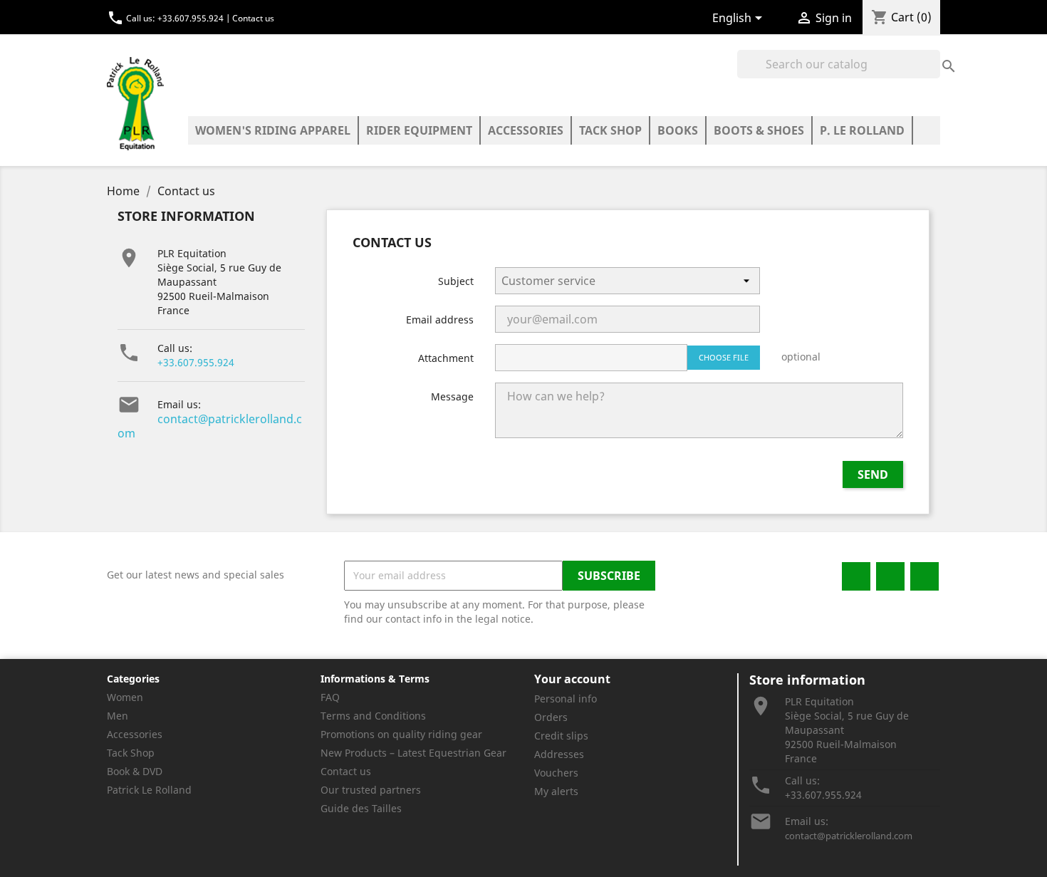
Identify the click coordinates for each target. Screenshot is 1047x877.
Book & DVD (134, 771)
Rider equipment (419, 130)
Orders (551, 717)
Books (677, 130)
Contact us (253, 18)
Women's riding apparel (272, 130)
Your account (572, 679)
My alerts (556, 791)
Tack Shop (610, 130)
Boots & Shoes (759, 130)
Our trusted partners (371, 789)
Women (125, 697)
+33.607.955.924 (195, 362)
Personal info (565, 698)
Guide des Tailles (361, 808)
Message (452, 396)
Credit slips (561, 735)
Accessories (525, 130)
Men (117, 715)
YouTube (924, 576)
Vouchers (556, 772)
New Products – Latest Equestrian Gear (413, 752)
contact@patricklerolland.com (210, 426)
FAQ (330, 697)
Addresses (559, 754)
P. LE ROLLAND (862, 130)
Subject (456, 281)
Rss (890, 576)
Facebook (856, 576)
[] (934, 51)
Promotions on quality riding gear (401, 734)
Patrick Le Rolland (149, 789)
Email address (440, 319)
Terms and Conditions (373, 715)
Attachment (446, 358)
